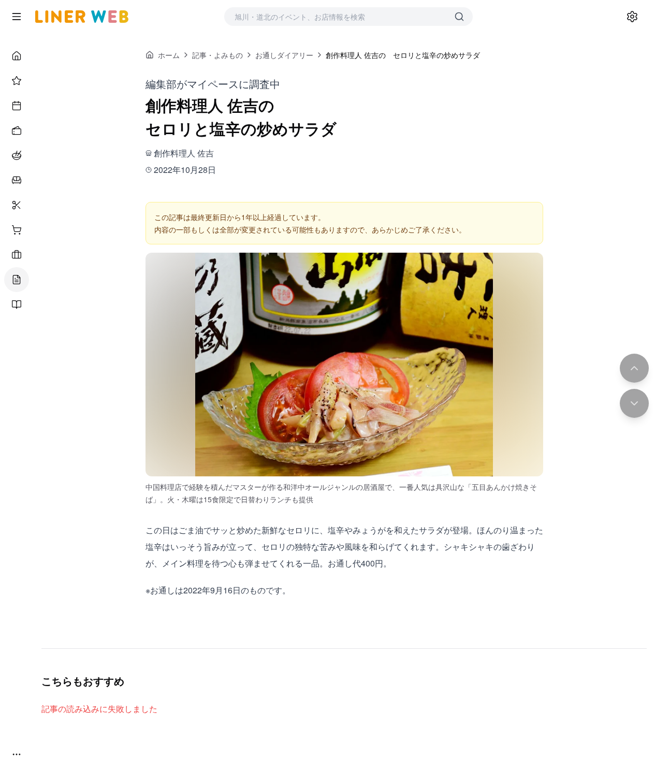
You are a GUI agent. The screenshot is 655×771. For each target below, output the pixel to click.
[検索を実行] (459, 16)
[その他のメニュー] (16, 754)
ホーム (169, 55)
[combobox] (338, 16)
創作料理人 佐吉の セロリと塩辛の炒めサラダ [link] (403, 55)
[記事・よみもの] (16, 279)
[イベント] (16, 105)
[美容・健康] (16, 205)
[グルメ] (16, 155)
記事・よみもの (217, 55)
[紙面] (16, 304)
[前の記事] (634, 368)
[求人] (16, 254)
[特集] (16, 80)
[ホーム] (16, 55)
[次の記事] (634, 403)
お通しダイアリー (284, 55)
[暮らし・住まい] (16, 180)
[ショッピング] (16, 229)
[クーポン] (16, 130)
